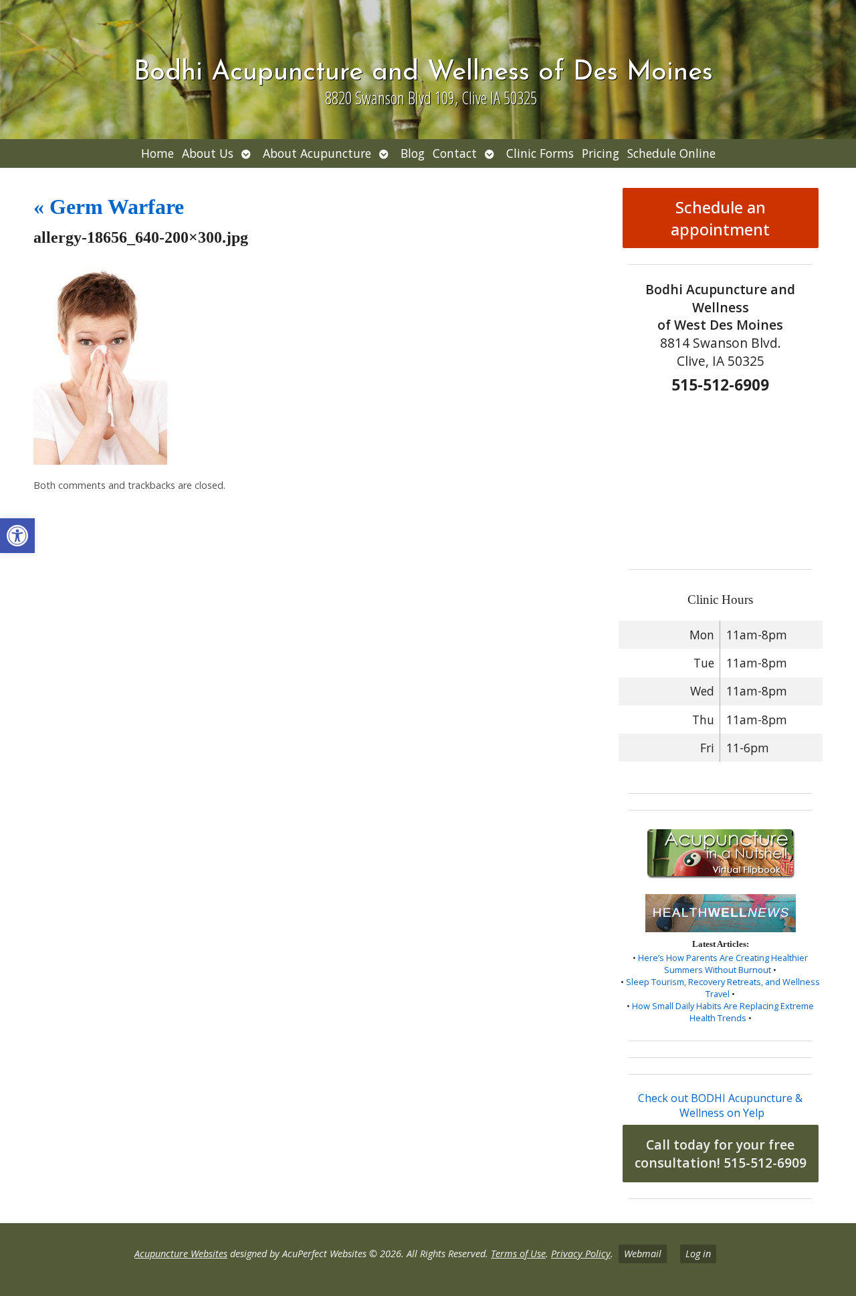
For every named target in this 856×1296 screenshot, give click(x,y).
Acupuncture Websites (180, 1253)
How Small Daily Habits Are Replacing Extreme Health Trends (723, 1012)
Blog (413, 153)
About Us (207, 153)
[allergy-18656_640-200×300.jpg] (100, 460)
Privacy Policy (581, 1253)
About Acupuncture (317, 153)
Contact (455, 153)
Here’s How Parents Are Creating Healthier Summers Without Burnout (723, 964)
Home (157, 153)
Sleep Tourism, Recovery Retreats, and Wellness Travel (723, 988)
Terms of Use (518, 1253)
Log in (698, 1253)
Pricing (600, 153)
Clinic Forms (540, 153)
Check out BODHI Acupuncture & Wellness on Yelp (720, 1105)
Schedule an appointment (720, 218)
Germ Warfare (108, 207)
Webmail (642, 1253)
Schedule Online (671, 153)
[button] (17, 535)
